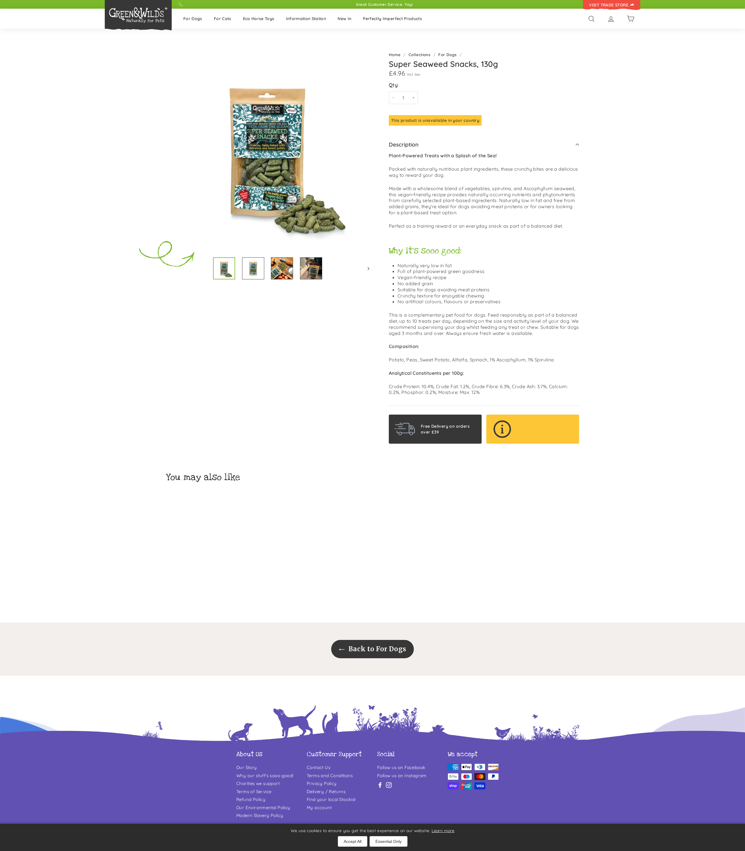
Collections (419, 54)
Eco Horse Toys (258, 18)
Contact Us (318, 767)
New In (344, 18)
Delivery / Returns (326, 791)
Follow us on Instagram (402, 775)
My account (319, 807)
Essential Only (388, 841)
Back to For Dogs (376, 649)
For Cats (222, 18)
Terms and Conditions (330, 775)
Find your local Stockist (331, 799)
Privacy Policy (322, 783)
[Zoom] (267, 150)
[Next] (365, 268)
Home (395, 54)
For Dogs (192, 18)
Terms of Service (253, 791)
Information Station (306, 18)
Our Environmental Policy (263, 807)
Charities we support (258, 783)
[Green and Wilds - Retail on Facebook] (380, 785)
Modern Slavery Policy (259, 815)
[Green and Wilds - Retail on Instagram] (389, 785)
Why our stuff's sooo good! (264, 775)
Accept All (352, 841)
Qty (393, 85)
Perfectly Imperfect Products (392, 18)
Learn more (443, 830)
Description (403, 144)
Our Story (246, 767)
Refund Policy (250, 799)
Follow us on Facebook (401, 767)
